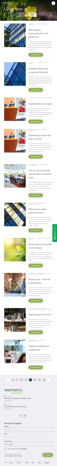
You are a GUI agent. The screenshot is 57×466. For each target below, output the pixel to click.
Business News (32, 14)
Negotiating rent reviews (40, 314)
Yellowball (47, 463)
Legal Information (11, 462)
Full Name (6, 426)
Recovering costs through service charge (40, 246)
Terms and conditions (19, 462)
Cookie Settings (39, 462)
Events (42, 13)
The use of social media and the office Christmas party (40, 174)
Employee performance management (39, 348)
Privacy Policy (23, 448)
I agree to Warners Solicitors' (17, 448)
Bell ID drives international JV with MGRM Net (38, 33)
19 (39, 379)
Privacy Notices (26, 462)
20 (44, 379)
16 (25, 379)
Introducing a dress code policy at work (40, 137)
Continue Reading (36, 55)
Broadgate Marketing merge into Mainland (38, 70)
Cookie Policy (33, 462)
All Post (11, 14)
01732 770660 (8, 400)
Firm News (51, 14)
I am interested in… (8, 441)
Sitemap (5, 462)
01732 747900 (8, 409)
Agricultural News (21, 14)
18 (35, 379)
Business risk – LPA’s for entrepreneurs (39, 281)
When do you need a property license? (38, 211)
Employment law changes (40, 103)
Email (5, 433)
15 (21, 379)
